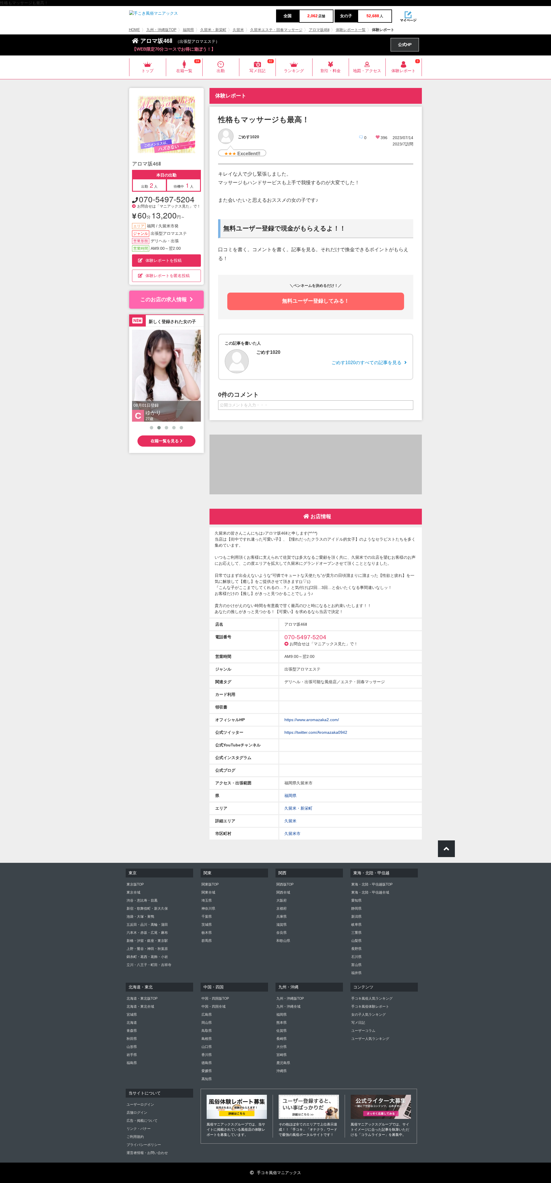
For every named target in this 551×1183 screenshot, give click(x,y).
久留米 (238, 30)
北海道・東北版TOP (142, 998)
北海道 (132, 1023)
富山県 (356, 965)
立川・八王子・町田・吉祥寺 (149, 965)
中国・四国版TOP (215, 998)
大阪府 (281, 900)
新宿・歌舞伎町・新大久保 (147, 909)
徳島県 (206, 1063)
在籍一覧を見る (165, 441)
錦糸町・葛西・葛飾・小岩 (147, 957)
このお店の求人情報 (163, 299)
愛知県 (356, 900)
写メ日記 (358, 1023)
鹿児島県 (283, 1063)
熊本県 (281, 1023)
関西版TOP (285, 884)
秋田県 (132, 1039)
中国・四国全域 (213, 1007)
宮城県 (132, 1015)
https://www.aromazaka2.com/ (311, 719)
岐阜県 (356, 925)
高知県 (206, 1079)
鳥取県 (206, 1031)
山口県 (206, 1047)
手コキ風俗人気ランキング (372, 998)
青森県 (132, 1031)
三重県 (356, 933)
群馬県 (206, 941)
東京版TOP (135, 884)
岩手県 (132, 1055)
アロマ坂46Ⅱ (319, 30)
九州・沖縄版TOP (161, 30)
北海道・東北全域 (140, 1007)
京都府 (281, 909)
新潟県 (356, 917)
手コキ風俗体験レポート (370, 1007)
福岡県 (188, 30)
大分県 (281, 1047)
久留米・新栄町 (213, 30)
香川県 (206, 1055)
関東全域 (208, 892)
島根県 (206, 1039)
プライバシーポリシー (144, 1145)
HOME (134, 30)
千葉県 (206, 917)
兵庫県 (281, 917)
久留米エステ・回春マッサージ (276, 30)
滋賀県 (281, 925)
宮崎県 (281, 1055)
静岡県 (356, 909)
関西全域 (283, 892)
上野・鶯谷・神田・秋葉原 (147, 949)
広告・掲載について (142, 1121)
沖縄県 (281, 1071)
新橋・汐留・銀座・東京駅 (147, 941)
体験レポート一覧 (351, 30)
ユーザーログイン (140, 1105)
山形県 (132, 1047)
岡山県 (206, 1023)
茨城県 (206, 925)
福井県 (356, 973)
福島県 (132, 1063)
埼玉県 (206, 900)
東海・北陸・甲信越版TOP (372, 884)
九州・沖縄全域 (288, 1007)
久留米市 (292, 833)
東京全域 (133, 892)
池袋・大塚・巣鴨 (140, 917)
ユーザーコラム (363, 1031)
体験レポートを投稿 (163, 260)
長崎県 (281, 1039)
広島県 (206, 1015)
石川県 (356, 957)
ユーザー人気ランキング (370, 1039)
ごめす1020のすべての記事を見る (366, 362)
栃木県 (206, 933)
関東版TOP (210, 884)
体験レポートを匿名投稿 (167, 275)
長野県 (356, 949)
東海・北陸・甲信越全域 (370, 892)
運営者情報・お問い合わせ (147, 1153)
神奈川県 (208, 909)
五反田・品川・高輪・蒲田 (147, 925)
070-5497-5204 (167, 199)
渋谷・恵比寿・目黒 (142, 900)
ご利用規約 (135, 1137)
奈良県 (281, 933)
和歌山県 (283, 941)
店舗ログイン (137, 1113)
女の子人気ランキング (368, 1015)
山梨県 (356, 941)
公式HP (405, 44)
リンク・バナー (139, 1129)
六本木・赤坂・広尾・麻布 (147, 933)
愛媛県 (206, 1071)
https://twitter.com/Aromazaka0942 (315, 732)
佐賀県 (281, 1031)
